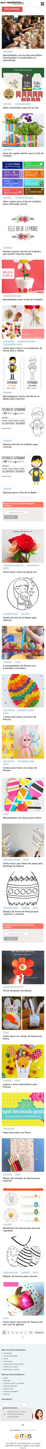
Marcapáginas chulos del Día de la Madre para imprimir (21, 397)
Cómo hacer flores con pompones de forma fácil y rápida (22, 349)
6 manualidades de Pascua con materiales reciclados (19, 666)
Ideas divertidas (8, 341)
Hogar (5, 1378)
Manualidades (15, 1430)
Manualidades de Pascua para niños (22, 818)
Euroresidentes (24, 1443)
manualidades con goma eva (13, 565)
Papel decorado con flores (17, 1132)
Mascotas (6, 1381)
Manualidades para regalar (24, 198)
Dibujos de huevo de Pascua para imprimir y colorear (20, 912)
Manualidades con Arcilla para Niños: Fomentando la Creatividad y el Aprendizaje (23, 57)
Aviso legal (35, 1446)
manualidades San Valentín (12, 344)
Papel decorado (8, 1129)
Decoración (7, 1353)
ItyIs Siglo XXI (11, 1443)
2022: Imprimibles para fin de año (21, 107)
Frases (5, 1359)
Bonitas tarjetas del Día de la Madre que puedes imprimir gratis (22, 252)
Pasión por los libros (10, 1367)
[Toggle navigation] (42, 4)
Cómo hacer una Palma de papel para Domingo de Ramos (23, 864)
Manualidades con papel (26, 710)
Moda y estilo (8, 1389)
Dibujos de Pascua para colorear (20, 1276)
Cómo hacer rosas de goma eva (20, 572)
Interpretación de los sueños (13, 1364)
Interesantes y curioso (11, 1369)
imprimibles (7, 104)
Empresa (6, 1394)
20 (31, 1332)
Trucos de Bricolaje (10, 1356)
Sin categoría (7, 51)
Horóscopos (7, 1361)
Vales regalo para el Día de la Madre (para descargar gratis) (22, 202)
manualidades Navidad (22, 104)
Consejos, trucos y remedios (13, 1383)
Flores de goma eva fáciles (17, 990)
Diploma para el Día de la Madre (20, 492)
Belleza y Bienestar (10, 1386)
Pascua (17, 662)
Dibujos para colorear (10, 614)
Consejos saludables (10, 1391)
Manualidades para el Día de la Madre (23, 299)
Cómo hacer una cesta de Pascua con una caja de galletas (23, 1323)
